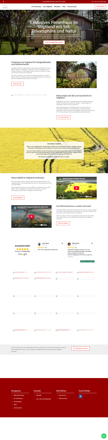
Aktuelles (57, 6)
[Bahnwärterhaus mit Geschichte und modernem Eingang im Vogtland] (65, 272)
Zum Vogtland (18, 197)
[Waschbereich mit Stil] (22, 329)
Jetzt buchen (100, 6)
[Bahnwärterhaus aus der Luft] (43, 277)
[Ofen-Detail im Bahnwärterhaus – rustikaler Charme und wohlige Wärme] (43, 329)
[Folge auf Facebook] (3, 1)
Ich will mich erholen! (80, 348)
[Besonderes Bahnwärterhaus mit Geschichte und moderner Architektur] (43, 272)
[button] (96, 250)
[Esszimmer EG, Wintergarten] (65, 279)
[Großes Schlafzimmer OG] (43, 296)
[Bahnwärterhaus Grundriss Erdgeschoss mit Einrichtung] (65, 329)
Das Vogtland (47, 6)
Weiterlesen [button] (40, 256)
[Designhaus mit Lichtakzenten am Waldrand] (22, 272)
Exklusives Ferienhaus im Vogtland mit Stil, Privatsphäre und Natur (54, 26)
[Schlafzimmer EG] (43, 313)
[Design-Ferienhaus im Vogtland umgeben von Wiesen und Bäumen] (86, 272)
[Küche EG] (65, 313)
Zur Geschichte (63, 117)
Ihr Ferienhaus (36, 6)
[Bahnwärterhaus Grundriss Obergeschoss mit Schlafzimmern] (86, 329)
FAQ (63, 6)
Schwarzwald (71, 6)
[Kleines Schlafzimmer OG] (86, 296)
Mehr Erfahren (63, 223)
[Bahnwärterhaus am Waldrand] (22, 277)
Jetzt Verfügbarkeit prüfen (54, 42)
